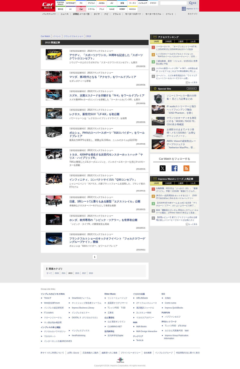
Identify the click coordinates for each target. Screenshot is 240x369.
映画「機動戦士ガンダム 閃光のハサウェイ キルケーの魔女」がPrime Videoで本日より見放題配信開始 (177, 213)
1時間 (156, 41)
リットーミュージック (117, 298)
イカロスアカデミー (145, 317)
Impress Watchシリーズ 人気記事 (175, 179)
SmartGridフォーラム (81, 298)
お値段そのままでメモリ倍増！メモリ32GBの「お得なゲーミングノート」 (181, 132)
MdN (135, 322)
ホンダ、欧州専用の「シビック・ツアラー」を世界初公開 (103, 220)
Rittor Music (110, 294)
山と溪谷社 (109, 317)
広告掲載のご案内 (90, 353)
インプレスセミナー (80, 313)
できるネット (50, 336)
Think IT (47, 298)
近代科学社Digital (115, 335)
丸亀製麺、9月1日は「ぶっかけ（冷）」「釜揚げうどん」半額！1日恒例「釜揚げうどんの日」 (177, 191)
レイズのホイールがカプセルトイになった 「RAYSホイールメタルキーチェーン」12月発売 (176, 57)
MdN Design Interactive (146, 331)
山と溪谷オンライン (116, 321)
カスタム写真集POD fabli (177, 330)
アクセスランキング (168, 37)
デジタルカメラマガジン (55, 331)
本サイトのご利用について (52, 353)
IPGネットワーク (169, 321)
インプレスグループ (164, 353)
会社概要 (148, 353)
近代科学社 (109, 331)
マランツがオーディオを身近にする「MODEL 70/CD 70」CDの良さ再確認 (182, 121)
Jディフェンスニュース (146, 303)
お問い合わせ (73, 353)
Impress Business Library (83, 308)
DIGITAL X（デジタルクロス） (85, 317)
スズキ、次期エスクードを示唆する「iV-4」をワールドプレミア (106, 95)
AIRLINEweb (142, 298)
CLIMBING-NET (115, 326)
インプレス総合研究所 (54, 308)
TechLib (139, 340)
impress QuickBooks (174, 308)
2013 (70, 273)
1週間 (180, 41)
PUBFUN (166, 313)
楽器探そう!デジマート (118, 303)
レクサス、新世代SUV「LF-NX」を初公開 (94, 114)
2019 (91, 273)
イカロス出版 (139, 294)
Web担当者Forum (52, 303)
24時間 (168, 41)
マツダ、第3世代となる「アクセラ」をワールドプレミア (102, 77)
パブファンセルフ (173, 317)
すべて (49, 273)
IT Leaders (49, 313)
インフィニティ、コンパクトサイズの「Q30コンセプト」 (103, 179)
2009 (57, 273)
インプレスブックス (80, 330)
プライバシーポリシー (130, 353)
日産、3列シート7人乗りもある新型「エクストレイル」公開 (104, 201)
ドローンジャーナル (53, 317)
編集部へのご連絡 (109, 353)
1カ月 (193, 41)
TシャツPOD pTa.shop (175, 326)
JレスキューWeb (143, 313)
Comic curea (170, 303)
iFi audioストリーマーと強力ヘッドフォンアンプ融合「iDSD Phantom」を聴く (181, 109)
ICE (163, 294)
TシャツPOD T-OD (117, 308)
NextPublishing (78, 335)
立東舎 (111, 313)
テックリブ (138, 336)
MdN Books (141, 326)
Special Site (164, 88)
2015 (77, 273)
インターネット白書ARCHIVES (58, 341)
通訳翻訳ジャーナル (145, 308)
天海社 (168, 298)
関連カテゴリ (56, 269)
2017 (84, 273)
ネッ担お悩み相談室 (53, 322)
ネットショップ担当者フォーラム (86, 303)
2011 (63, 273)
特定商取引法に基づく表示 (188, 353)
